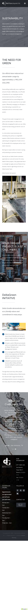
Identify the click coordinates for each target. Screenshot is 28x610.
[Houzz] (17, 493)
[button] (12, 449)
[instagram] (24, 490)
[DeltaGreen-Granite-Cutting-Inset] (14, 323)
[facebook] (17, 490)
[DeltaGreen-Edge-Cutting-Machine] (14, 176)
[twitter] (20, 490)
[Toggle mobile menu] (25, 3)
